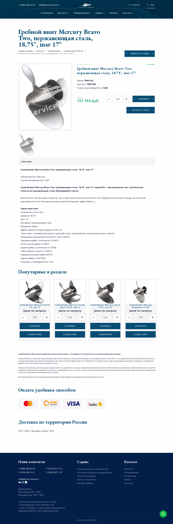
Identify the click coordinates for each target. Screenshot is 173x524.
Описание (26, 161)
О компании (47, 13)
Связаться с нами (139, 53)
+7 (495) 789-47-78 (26, 5)
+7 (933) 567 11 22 (54, 472)
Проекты (113, 13)
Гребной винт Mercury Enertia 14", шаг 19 (35, 306)
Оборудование (81, 13)
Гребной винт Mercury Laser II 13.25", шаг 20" (105, 306)
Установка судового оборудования (94, 472)
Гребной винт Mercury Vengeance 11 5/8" (140, 306)
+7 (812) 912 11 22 (54, 468)
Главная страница (25, 51)
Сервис (99, 13)
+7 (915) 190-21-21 (26, 472)
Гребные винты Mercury (73, 51)
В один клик (34, 334)
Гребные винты (54, 51)
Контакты (127, 13)
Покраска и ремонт (86, 476)
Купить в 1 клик (140, 110)
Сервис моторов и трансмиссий (92, 469)
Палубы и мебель (85, 483)
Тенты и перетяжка (86, 479)
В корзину (143, 99)
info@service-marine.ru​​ (49, 5)
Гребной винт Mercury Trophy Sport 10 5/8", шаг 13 (70, 306)
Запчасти (62, 13)
